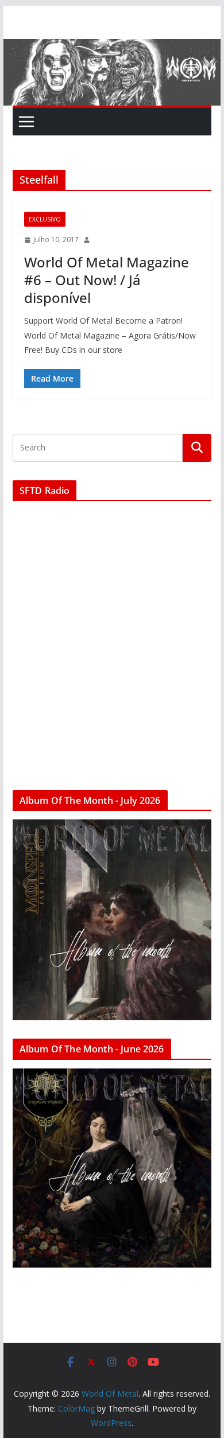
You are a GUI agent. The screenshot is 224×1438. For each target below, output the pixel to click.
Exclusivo (45, 219)
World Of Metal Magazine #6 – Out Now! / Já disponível (106, 279)
